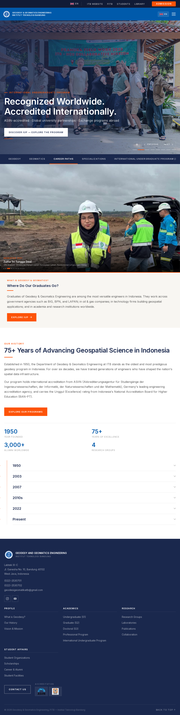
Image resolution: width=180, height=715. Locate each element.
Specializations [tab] (94, 158)
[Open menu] (173, 14)
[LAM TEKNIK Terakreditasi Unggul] (55, 691)
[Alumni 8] (18, 268)
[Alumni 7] (16, 268)
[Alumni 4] (11, 268)
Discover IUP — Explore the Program (36, 132)
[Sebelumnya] (4, 218)
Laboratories (129, 622)
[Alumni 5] (13, 268)
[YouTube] (15, 598)
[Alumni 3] (8, 268)
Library (139, 3)
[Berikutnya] (175, 218)
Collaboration (129, 634)
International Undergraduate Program (84, 640)
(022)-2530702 (13, 585)
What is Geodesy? (14, 616)
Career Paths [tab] (63, 158)
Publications (129, 628)
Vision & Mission (13, 628)
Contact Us (17, 689)
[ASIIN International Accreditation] (41, 691)
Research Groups (132, 616)
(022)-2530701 (12, 580)
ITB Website (95, 3)
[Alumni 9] (20, 268)
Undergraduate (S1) (74, 616)
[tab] (135, 149)
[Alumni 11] (23, 268)
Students (123, 3)
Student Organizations (17, 657)
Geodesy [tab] (14, 158)
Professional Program (75, 634)
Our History (10, 622)
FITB (110, 3)
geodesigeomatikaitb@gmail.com (23, 589)
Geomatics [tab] (37, 158)
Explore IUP (19, 317)
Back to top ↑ (166, 709)
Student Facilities (14, 675)
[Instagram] (7, 598)
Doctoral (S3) (71, 628)
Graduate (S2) (71, 622)
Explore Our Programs (26, 411)
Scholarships (11, 663)
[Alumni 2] (5, 268)
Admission (164, 3)
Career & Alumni (13, 669)
